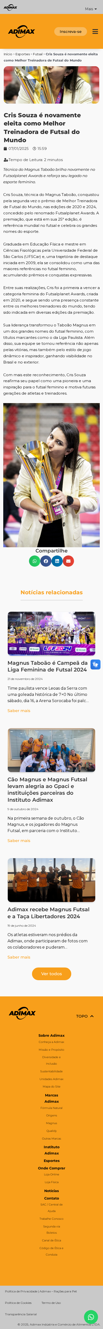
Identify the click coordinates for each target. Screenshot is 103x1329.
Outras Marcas (51, 1138)
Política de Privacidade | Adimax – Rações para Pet (41, 1291)
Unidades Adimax (52, 1079)
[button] (67, 7)
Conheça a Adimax (51, 1042)
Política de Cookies (18, 1303)
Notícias (51, 1191)
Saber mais (19, 710)
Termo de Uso (51, 1303)
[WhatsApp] (91, 1317)
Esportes (23, 54)
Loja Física (51, 1182)
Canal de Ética (51, 1240)
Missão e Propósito (51, 1049)
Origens (51, 1115)
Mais (89, 9)
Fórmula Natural (51, 1108)
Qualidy (51, 1131)
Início (8, 54)
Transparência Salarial (21, 1314)
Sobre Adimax (51, 1035)
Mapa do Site (51, 1086)
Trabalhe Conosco (52, 1218)
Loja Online (51, 1174)
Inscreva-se (71, 31)
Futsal (37, 54)
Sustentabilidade (51, 1071)
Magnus (51, 1123)
